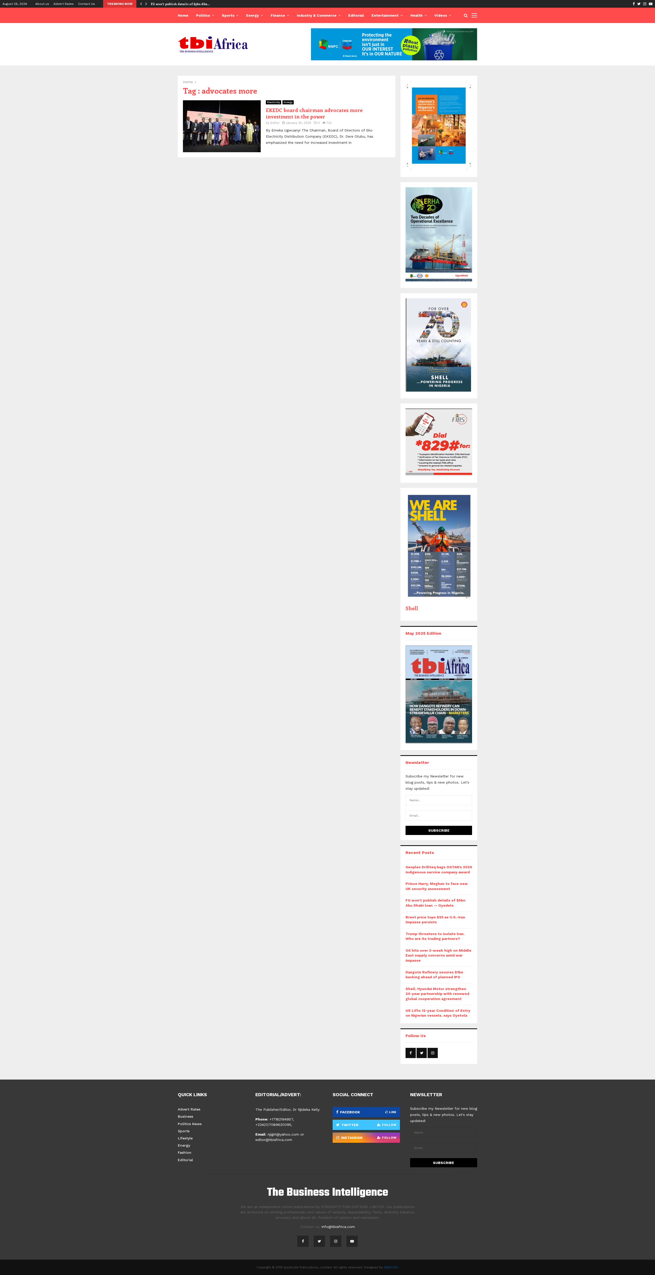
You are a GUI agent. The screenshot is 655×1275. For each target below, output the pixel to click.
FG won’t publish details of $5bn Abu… (180, 4)
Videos (440, 15)
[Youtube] (352, 1241)
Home (183, 15)
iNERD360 (391, 1267)
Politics (203, 15)
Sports (228, 15)
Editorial (356, 15)
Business (185, 1116)
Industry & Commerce (316, 15)
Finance (278, 15)
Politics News (190, 1124)
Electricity (273, 102)
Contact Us (86, 4)
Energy (252, 15)
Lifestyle (185, 1138)
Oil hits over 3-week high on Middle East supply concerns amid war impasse (438, 955)
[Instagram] (335, 1241)
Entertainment (385, 15)
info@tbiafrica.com (338, 1227)
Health (416, 15)
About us (42, 4)
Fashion (184, 1152)
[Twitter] (319, 1241)
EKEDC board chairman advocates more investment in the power (314, 113)
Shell (412, 607)
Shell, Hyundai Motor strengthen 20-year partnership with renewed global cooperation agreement (437, 994)
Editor (275, 123)
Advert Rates (63, 4)
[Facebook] (303, 1241)
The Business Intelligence (327, 1193)
